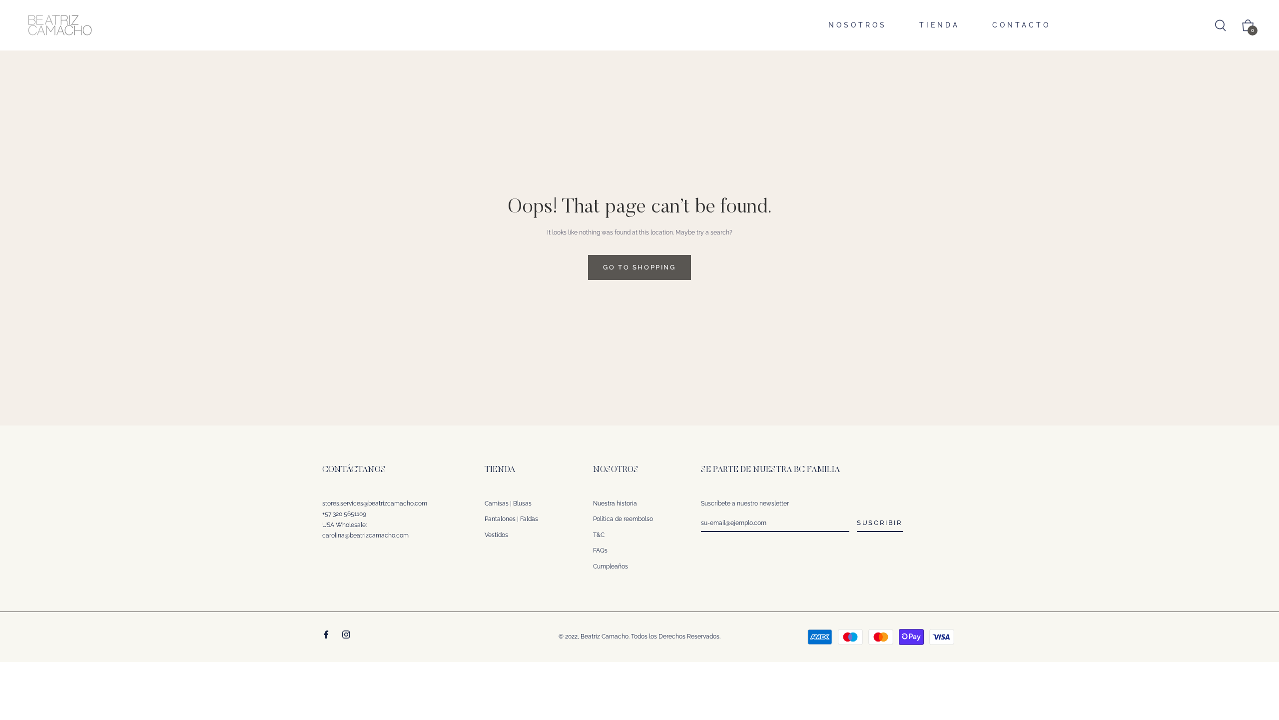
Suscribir (879, 522)
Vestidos (496, 535)
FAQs (600, 550)
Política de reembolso (623, 519)
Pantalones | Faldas (511, 519)
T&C (599, 535)
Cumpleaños (610, 566)
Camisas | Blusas (508, 503)
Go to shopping (639, 267)
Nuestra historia (615, 503)
